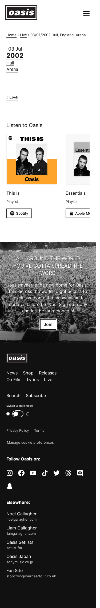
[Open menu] (86, 13)
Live (23, 35)
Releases (48, 373)
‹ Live (12, 97)
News (12, 373)
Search (13, 395)
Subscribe (36, 395)
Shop (28, 373)
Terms (39, 430)
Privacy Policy (17, 430)
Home (11, 35)
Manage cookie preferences (30, 442)
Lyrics (33, 379)
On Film (14, 379)
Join (48, 324)
